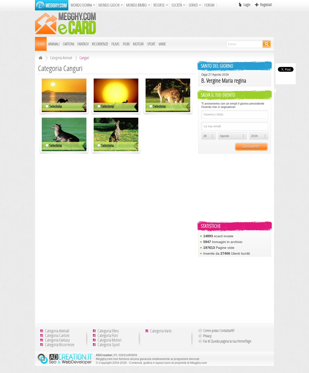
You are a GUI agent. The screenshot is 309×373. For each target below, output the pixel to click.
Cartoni (68, 44)
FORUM (209, 5)
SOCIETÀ (176, 5)
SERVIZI (193, 5)
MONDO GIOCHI (108, 5)
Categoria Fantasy (57, 340)
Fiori (126, 44)
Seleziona (55, 106)
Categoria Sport (109, 344)
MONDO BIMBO (136, 5)
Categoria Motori (109, 340)
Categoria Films (108, 331)
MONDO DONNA (81, 5)
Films (115, 44)
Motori (138, 44)
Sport (151, 44)
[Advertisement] (186, 23)
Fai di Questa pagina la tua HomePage (227, 341)
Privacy (207, 335)
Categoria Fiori (108, 335)
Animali (53, 44)
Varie (162, 44)
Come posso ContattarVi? (218, 330)
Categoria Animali (61, 57)
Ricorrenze (100, 44)
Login (247, 4)
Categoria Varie (161, 331)
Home (41, 44)
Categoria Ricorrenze (59, 344)
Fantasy (83, 44)
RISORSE (159, 5)
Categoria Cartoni (57, 335)
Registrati (266, 4)
